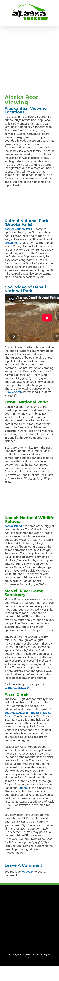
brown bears (13, 242)
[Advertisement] (29, 59)
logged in (27, 871)
